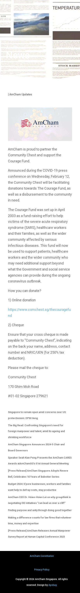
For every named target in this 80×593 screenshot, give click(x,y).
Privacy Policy (41, 569)
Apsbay (52, 585)
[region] (40, 40)
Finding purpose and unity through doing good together (40, 510)
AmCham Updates (20, 94)
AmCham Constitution (42, 556)
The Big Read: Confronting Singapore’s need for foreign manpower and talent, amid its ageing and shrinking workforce (36, 431)
